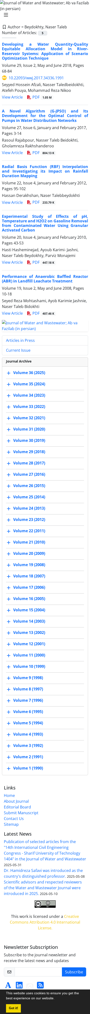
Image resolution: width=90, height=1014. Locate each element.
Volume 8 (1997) (28, 689)
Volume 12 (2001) (29, 643)
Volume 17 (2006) (29, 587)
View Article (12, 97)
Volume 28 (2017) (29, 463)
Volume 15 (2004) (29, 610)
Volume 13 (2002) (29, 632)
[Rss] (40, 986)
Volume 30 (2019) (29, 440)
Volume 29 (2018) (29, 451)
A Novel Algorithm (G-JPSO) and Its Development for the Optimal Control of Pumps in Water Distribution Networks (45, 115)
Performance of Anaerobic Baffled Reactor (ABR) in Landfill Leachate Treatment (45, 279)
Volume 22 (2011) (29, 530)
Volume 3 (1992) (28, 745)
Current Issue (18, 350)
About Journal (16, 801)
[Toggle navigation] (43, 15)
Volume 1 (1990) (28, 768)
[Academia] (8, 986)
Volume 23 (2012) (29, 519)
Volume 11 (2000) (29, 655)
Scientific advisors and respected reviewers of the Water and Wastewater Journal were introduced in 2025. (43, 887)
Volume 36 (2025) (29, 372)
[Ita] (30, 986)
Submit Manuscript (21, 812)
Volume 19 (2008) (29, 564)
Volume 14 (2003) (29, 621)
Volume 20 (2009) (29, 553)
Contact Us (14, 818)
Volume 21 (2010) (29, 542)
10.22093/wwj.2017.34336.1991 (36, 78)
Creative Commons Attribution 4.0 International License (45, 922)
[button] (56, 999)
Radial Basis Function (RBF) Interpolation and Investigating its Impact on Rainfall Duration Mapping (45, 171)
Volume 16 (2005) (29, 598)
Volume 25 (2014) (29, 497)
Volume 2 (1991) (28, 756)
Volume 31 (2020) (29, 429)
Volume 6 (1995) (28, 711)
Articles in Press (20, 340)
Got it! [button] (13, 1008)
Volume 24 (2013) (29, 508)
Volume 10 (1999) (29, 666)
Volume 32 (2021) (29, 417)
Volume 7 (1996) (28, 700)
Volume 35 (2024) (29, 384)
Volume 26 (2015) (29, 485)
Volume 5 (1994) (28, 723)
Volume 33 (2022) (29, 406)
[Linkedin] (19, 986)
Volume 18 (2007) (29, 576)
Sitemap (11, 824)
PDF (41, 97)
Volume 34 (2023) (29, 395)
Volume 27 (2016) (29, 474)
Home (9, 795)
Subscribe (74, 972)
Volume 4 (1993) (28, 734)
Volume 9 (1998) (28, 677)
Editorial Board (17, 807)
